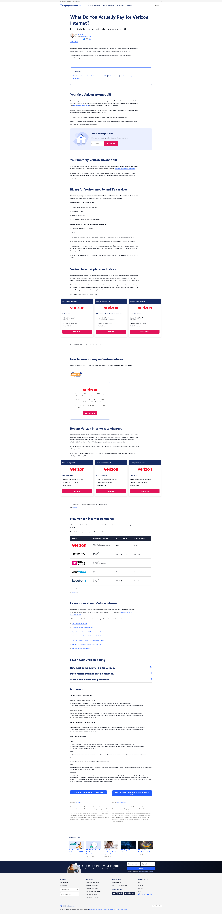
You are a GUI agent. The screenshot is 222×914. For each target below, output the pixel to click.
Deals (109, 76)
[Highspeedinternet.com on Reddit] (148, 894)
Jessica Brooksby (86, 36)
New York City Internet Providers (93, 891)
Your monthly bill (87, 76)
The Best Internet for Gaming (81, 648)
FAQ (78, 78)
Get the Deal (88, 413)
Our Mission (141, 885)
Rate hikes (116, 76)
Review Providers (108, 6)
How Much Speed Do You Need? (119, 885)
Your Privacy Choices (122, 909)
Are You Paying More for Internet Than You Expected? (111, 852)
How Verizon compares (127, 76)
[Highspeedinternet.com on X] (142, 894)
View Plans (71, 331)
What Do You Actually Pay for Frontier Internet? (93, 852)
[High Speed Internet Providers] (70, 5)
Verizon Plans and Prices (79, 623)
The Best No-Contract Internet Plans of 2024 (86, 644)
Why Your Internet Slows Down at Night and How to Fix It (132, 793)
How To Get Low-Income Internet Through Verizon (88, 640)
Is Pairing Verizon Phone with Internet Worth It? (87, 636)
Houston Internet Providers (92, 888)
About (139, 882)
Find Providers (111, 143)
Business (129, 6)
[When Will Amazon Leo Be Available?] (145, 845)
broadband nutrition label (81, 105)
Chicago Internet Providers (92, 885)
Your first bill (76, 76)
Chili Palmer (80, 34)
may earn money (65, 1)
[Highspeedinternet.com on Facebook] (139, 894)
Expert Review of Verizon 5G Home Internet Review (88, 632)
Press (139, 891)
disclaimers (74, 348)
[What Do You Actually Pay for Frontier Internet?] (93, 845)
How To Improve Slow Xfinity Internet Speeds (89, 792)
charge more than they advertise (125, 168)
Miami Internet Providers (91, 894)
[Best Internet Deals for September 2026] (76, 845)
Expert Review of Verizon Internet (82, 627)
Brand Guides (74, 41)
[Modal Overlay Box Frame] (111, 867)
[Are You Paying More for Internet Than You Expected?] (111, 845)
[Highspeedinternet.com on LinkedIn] (151, 894)
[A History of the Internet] (128, 845)
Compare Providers (94, 6)
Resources (120, 6)
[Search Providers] (77, 889)
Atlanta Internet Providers (92, 897)
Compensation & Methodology (96, 909)
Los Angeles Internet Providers (93, 882)
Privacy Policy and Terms (109, 909)
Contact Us (140, 888)
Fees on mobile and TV (100, 76)
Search (157, 5)
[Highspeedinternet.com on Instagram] (145, 894)
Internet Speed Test (116, 882)
